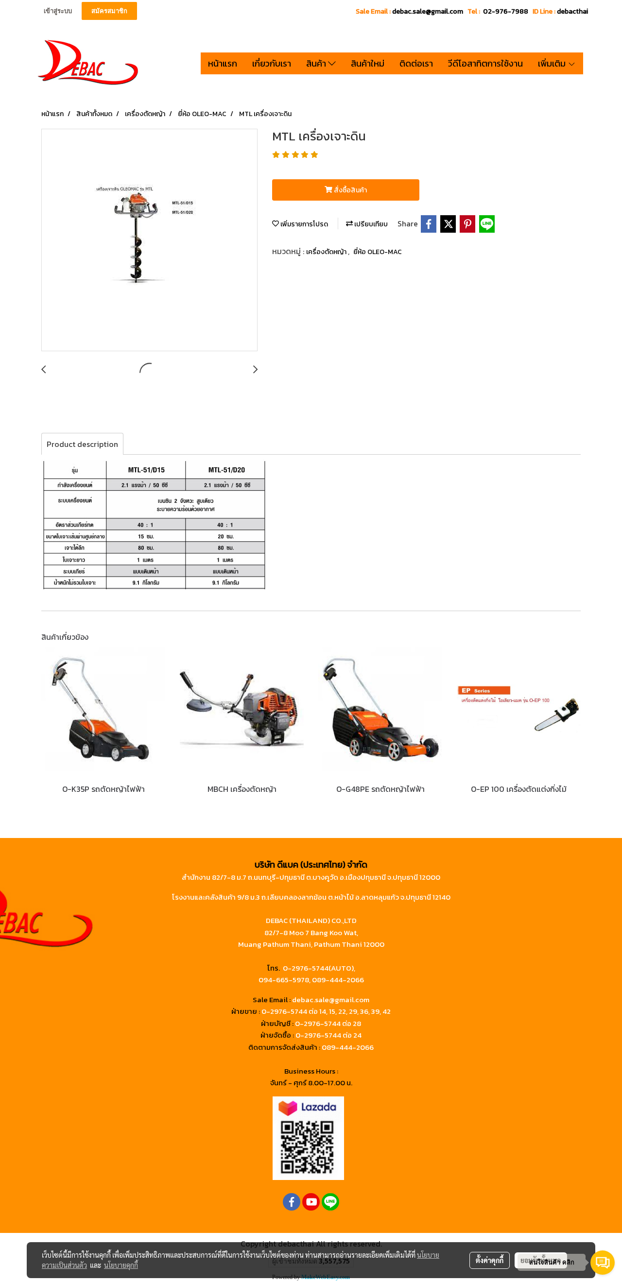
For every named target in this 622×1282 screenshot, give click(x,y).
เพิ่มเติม (553, 63)
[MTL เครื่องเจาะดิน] (149, 240)
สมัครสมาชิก (109, 11)
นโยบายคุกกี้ (121, 1265)
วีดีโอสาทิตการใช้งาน (485, 63)
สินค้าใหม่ (367, 63)
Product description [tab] (82, 444)
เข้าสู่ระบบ (58, 11)
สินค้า (317, 63)
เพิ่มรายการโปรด (303, 224)
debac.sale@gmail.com (330, 999)
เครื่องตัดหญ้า (327, 252)
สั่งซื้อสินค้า (349, 190)
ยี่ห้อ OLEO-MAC (377, 252)
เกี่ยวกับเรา (271, 63)
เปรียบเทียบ (370, 224)
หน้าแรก (222, 63)
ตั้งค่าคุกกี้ (489, 1260)
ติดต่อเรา (416, 63)
